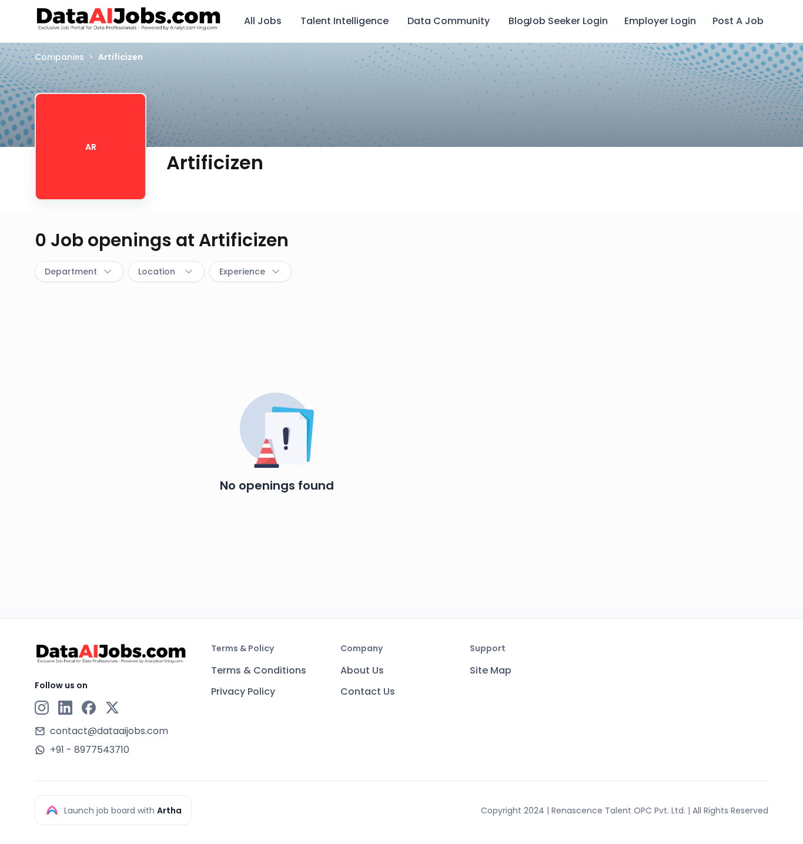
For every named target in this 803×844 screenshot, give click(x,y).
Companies (59, 57)
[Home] (129, 19)
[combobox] (79, 271)
